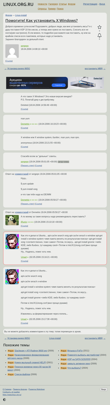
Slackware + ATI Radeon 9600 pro (30, 351)
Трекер (52, 8)
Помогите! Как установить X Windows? (41, 20)
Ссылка (9, 61)
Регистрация (90, 4)
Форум (71, 4)
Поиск (60, 8)
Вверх (103, 389)
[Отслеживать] (99, 35)
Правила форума (20, 389)
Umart (24, 257)
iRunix (24, 222)
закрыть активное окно (78, 363)
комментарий (21, 174)
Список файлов (22, 374)
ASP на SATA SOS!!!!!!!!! (79, 359)
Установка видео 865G (18, 68)
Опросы (42, 8)
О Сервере (7, 389)
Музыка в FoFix (75, 351)
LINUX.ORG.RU (18, 4)
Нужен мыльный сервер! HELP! (30, 362)
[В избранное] (99, 27)
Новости (42, 4)
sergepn (25, 46)
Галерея (53, 4)
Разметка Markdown (37, 389)
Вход (102, 4)
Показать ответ (27, 166)
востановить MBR (94, 68)
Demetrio (25, 124)
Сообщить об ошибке (11, 392)
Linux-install (21, 15)
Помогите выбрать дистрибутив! (83, 355)
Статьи (63, 4)
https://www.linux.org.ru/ (12, 395)
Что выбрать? (74, 368)
